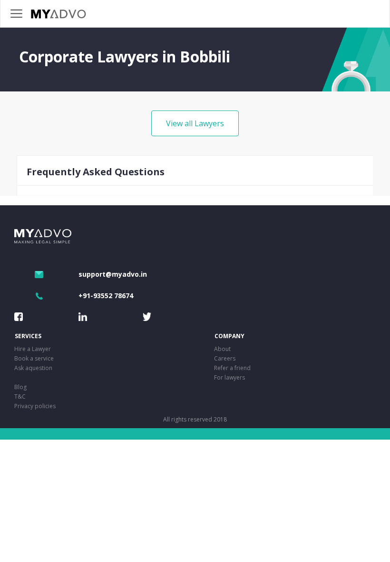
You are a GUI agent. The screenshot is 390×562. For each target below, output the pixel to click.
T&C (20, 396)
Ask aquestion (33, 368)
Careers (224, 358)
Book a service (34, 358)
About (222, 349)
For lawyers (229, 377)
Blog (20, 387)
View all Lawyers (195, 123)
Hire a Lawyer (32, 349)
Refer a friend (232, 368)
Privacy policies (35, 406)
